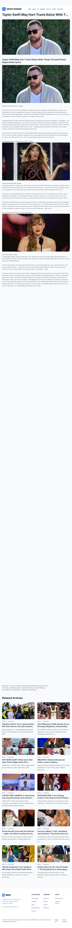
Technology (35, 898)
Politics (48, 9)
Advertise (46, 908)
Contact (45, 901)
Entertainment (36, 908)
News (29, 9)
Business (42, 9)
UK (38, 9)
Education (60, 9)
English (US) (57, 920)
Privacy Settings (64, 920)
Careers (45, 904)
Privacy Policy (59, 898)
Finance (34, 911)
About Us (46, 898)
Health (54, 9)
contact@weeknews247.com (10, 906)
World (34, 9)
